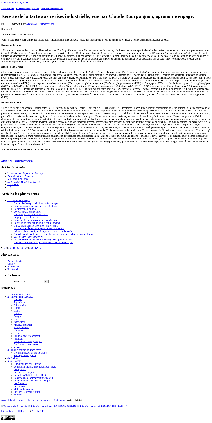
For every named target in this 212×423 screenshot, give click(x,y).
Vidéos (17, 347)
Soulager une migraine (25, 355)
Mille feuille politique (17, 179)
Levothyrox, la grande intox (27, 211)
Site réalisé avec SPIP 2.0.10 (15, 411)
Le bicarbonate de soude (26, 209)
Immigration (20, 369)
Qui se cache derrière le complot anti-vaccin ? (36, 225)
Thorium (18, 394)
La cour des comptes (24, 372)
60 (18, 247)
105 (31, 247)
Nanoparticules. (21, 327)
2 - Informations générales (27, 8)
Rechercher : (20, 281)
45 (14, 247)
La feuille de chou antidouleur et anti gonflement (37, 223)
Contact (11, 263)
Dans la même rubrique (18, 200)
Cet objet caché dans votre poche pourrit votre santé (39, 228)
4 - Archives (13, 358)
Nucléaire (18, 330)
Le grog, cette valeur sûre (26, 217)
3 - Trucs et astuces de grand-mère (24, 350)
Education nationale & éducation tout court (35, 366)
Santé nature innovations (52, 8)
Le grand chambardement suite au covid (33, 378)
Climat (17, 310)
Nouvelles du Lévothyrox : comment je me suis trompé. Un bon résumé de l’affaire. (54, 234)
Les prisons (13, 184)
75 (22, 247)
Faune (17, 319)
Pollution (18, 338)
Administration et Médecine (21, 176)
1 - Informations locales (18, 294)
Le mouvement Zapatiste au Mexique (25, 173)
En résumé (12, 269)
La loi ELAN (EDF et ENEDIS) (23, 181)
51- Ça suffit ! (14, 361)
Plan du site (13, 266)
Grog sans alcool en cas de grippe (30, 352)
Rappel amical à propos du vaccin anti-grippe (36, 220)
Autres (17, 308)
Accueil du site (7, 8)
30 (9, 247)
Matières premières (23, 324)
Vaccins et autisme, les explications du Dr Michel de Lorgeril (43, 242)
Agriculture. (19, 302)
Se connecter (46, 400)
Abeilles (18, 299)
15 (5, 247)
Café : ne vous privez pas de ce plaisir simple (36, 206)
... (41, 247)
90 (26, 247)
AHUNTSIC (38, 411)
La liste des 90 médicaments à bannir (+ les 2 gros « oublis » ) (44, 239)
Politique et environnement (27, 336)
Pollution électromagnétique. (28, 341)
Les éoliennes (20, 383)
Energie (17, 316)
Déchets (18, 313)
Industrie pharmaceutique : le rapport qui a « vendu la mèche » (44, 231)
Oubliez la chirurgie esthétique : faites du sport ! (37, 203)
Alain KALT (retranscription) (40, 24)
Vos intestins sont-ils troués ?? (28, 237)
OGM (17, 333)
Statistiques (59, 400)
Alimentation (20, 305)
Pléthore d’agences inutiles (27, 392)
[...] (9, 187)
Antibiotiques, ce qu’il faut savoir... (31, 214)
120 (36, 247)
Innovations (19, 322)
